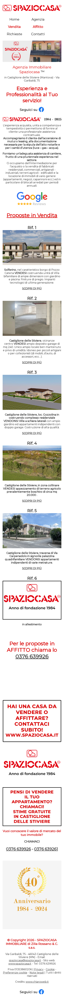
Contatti (38, 34)
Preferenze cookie (15, 972)
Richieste (14, 34)
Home (14, 19)
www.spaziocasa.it (19, 963)
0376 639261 (46, 849)
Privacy (38, 969)
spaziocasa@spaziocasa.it (25, 960)
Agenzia (38, 19)
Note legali (37, 972)
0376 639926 (32, 656)
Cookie (50, 969)
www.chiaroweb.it (37, 981)
